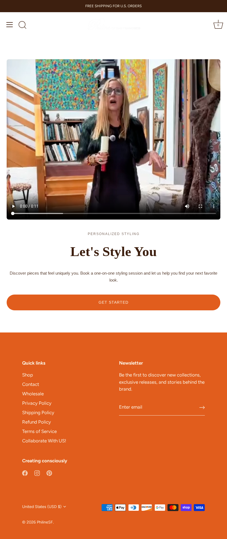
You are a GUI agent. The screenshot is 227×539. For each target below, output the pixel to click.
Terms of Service (39, 431)
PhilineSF (45, 522)
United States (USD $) (41, 506)
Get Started (113, 302)
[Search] (22, 25)
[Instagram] (37, 473)
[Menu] (10, 25)
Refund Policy (36, 422)
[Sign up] (202, 407)
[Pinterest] (49, 473)
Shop (27, 375)
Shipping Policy (38, 412)
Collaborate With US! (44, 440)
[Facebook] (25, 473)
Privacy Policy (36, 403)
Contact (30, 384)
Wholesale (33, 393)
